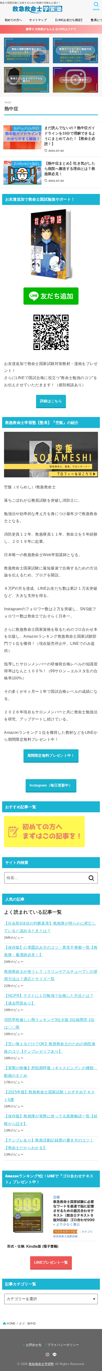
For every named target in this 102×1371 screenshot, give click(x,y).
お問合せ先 (34, 1345)
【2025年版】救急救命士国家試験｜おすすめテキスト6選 (49, 1095)
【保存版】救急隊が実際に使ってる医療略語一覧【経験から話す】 (50, 1120)
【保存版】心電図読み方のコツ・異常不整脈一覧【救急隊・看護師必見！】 (50, 951)
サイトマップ (38, 20)
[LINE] (54, 1354)
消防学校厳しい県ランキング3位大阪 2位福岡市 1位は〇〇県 (49, 1023)
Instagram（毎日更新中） (51, 785)
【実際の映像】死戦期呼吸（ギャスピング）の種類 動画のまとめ (50, 1071)
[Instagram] (47, 1354)
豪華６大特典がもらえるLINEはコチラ (51, 29)
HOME (11, 1323)
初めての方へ (13, 20)
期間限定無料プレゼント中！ (51, 755)
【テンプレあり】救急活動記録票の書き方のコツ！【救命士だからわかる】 (48, 1144)
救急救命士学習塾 (41, 1364)
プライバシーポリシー (63, 1345)
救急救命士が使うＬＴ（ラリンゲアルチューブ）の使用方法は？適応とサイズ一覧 (50, 975)
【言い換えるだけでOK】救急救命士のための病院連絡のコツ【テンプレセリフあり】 (49, 1047)
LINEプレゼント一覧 (51, 1262)
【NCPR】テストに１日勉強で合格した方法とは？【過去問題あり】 (48, 999)
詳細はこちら (51, 401)
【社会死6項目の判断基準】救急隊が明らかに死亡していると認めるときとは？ (50, 927)
